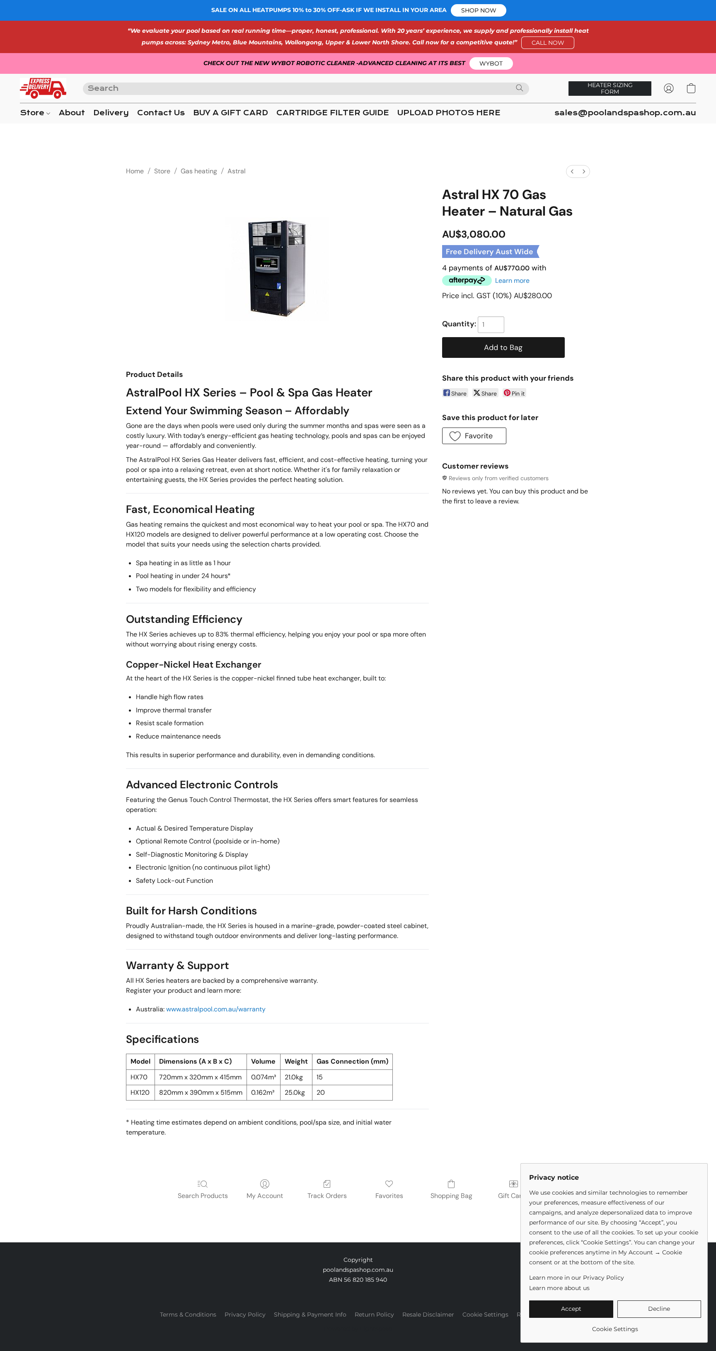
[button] (478, 10)
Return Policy (374, 1314)
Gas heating (199, 171)
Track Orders (327, 1195)
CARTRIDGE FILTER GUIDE (332, 113)
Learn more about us (559, 1288)
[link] (615, 1326)
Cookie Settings (485, 1314)
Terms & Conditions (188, 1314)
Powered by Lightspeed (358, 1328)
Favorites (389, 1195)
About (72, 113)
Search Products (203, 1195)
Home (135, 171)
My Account (265, 1195)
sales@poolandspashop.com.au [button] (625, 113)
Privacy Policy (245, 1314)
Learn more (512, 280)
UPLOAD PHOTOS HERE (449, 113)
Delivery (111, 113)
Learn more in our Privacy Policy (576, 1277)
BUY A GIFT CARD (230, 113)
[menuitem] (572, 171)
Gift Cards (513, 1195)
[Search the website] (519, 88)
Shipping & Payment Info (310, 1314)
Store (33, 113)
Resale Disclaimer (428, 1314)
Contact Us (161, 113)
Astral (236, 171)
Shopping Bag (451, 1195)
